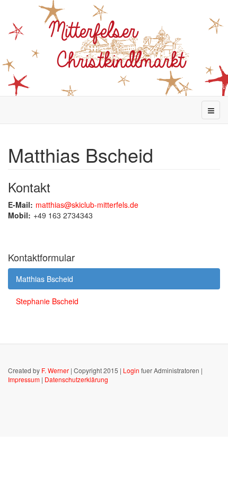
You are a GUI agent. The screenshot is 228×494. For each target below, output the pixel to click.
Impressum (24, 379)
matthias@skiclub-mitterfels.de (87, 204)
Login (131, 370)
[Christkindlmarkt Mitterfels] (114, 47)
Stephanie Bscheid (47, 301)
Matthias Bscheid (44, 279)
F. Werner (55, 370)
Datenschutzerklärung (76, 379)
